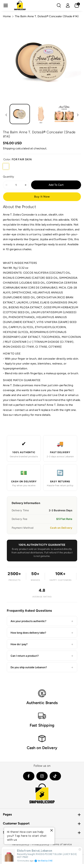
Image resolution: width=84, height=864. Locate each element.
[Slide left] (6, 115)
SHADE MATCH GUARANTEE (21, 380)
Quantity (8, 176)
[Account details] (67, 5)
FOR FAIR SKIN (6, 166)
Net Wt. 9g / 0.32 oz (15, 268)
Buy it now (42, 196)
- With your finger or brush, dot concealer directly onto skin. (41, 358)
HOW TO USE (12, 353)
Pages (7, 814)
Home (7, 16)
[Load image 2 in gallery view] (42, 114)
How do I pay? (42, 644)
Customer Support (16, 823)
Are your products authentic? (42, 621)
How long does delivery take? (42, 632)
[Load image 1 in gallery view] (20, 114)
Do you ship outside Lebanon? (42, 667)
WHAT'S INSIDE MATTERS (20, 263)
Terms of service (62, 844)
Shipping (9, 148)
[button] (5, 5)
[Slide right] (77, 115)
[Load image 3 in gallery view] (64, 114)
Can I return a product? (42, 656)
